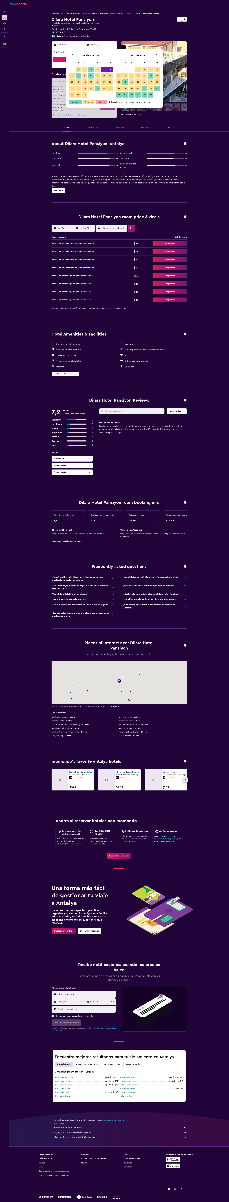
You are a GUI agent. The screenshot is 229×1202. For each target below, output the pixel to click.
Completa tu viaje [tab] (134, 1064)
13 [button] (110, 76)
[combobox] (86, 994)
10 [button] (91, 76)
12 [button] (104, 76)
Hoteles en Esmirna (63, 1092)
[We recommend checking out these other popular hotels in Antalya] (185, 761)
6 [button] (110, 69)
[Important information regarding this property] (185, 502)
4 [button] (97, 69)
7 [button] (71, 76)
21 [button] (72, 88)
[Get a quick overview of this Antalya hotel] (185, 144)
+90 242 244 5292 (60, 32)
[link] (119, 856)
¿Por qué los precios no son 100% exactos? (75, 1137)
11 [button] (97, 76)
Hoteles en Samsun (128, 1092)
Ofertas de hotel (57, 13)
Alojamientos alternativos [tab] (87, 1064)
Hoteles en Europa (73, 13)
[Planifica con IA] (4, 28)
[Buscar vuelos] (4, 12)
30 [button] (84, 95)
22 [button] (78, 88)
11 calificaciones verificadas (77, 36)
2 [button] (84, 69)
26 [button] (104, 88)
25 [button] (97, 88)
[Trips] (4, 36)
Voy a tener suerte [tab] (112, 1064)
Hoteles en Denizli (62, 1096)
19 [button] (104, 82)
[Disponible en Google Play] (173, 1159)
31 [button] (151, 95)
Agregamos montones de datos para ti (72, 1132)
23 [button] (84, 88)
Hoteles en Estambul (64, 1077)
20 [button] (110, 82)
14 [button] (72, 82)
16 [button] (85, 82)
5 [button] (103, 69)
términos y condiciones (94, 1028)
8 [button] (78, 76)
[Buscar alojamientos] (4, 17)
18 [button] (97, 82)
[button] (4, 4)
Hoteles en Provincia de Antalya (111, 13)
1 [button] (78, 69)
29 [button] (78, 95)
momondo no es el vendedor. (68, 1128)
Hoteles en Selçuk (127, 1081)
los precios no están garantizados (115, 1120)
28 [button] (72, 95)
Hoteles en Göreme (63, 1085)
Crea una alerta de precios (165, 839)
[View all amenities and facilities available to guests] (185, 334)
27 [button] (110, 88)
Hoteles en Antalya (133, 13)
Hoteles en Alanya (127, 1089)
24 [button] (91, 88)
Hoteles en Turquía (90, 13)
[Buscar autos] (4, 23)
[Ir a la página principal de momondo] (18, 4)
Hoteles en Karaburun (129, 1085)
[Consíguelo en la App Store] (173, 1165)
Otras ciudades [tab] (63, 1064)
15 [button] (78, 82)
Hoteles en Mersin (62, 1081)
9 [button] (84, 76)
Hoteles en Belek (127, 1077)
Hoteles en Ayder (62, 1089)
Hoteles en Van (126, 1096)
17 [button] (91, 82)
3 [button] (91, 69)
